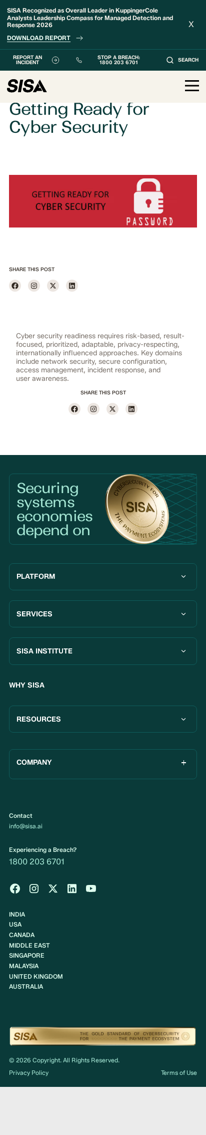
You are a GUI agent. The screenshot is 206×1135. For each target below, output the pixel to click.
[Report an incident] (34, 60)
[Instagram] (34, 286)
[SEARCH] (182, 60)
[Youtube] (91, 888)
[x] (53, 286)
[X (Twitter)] (53, 888)
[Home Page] (27, 87)
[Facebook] (15, 286)
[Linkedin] (72, 286)
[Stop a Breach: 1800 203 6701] (112, 60)
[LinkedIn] (72, 888)
